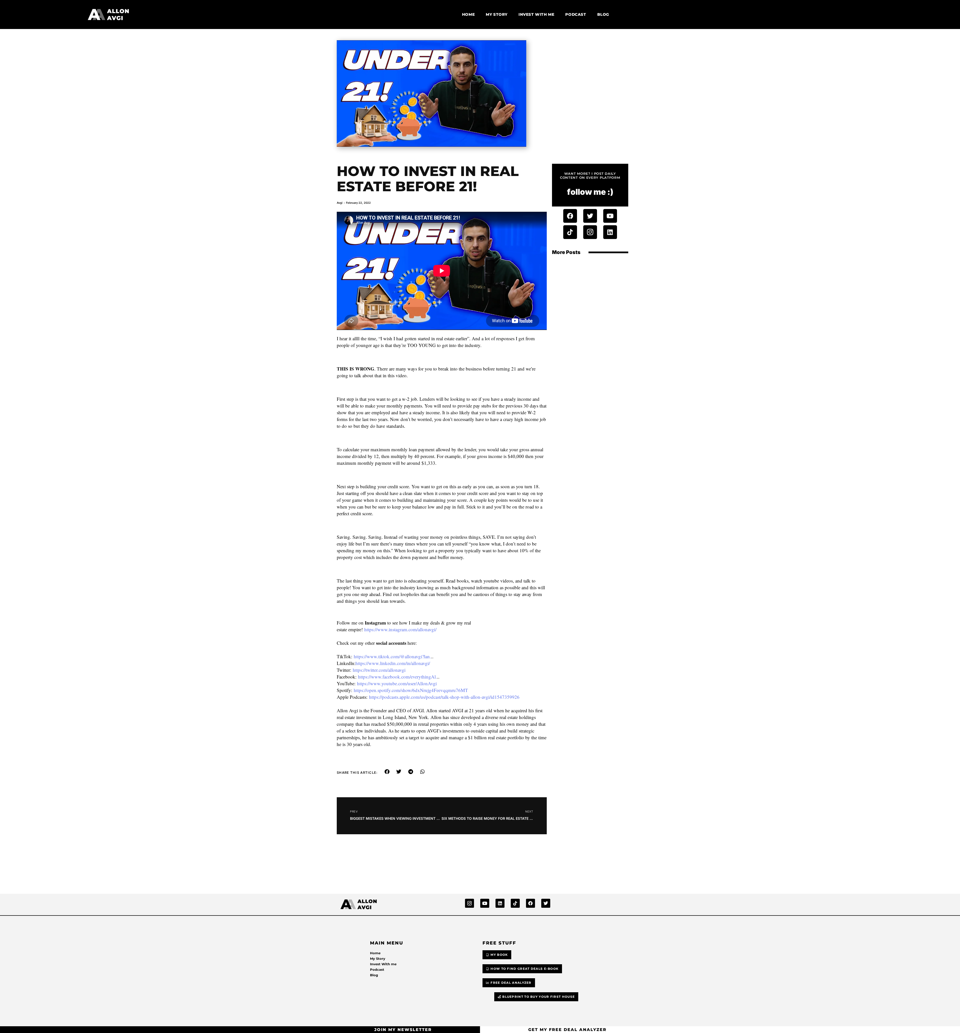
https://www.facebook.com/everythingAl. (397, 677)
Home (468, 14)
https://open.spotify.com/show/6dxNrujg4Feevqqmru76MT (411, 690)
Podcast (575, 14)
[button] (387, 772)
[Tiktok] (570, 232)
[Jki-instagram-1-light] (590, 232)
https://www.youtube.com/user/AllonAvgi (397, 683)
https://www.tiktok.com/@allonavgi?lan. (392, 656)
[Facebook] (570, 216)
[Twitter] (590, 216)
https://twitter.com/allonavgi (379, 670)
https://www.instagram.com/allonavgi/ (400, 629)
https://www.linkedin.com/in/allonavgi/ (393, 663)
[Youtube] (610, 216)
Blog (603, 14)
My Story (497, 14)
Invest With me (536, 14)
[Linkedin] (610, 232)
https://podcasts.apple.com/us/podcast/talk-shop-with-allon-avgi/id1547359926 (444, 697)
